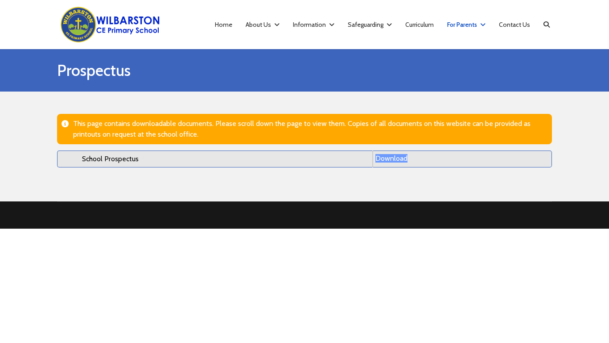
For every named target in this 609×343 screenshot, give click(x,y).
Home (223, 25)
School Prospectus (110, 159)
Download (391, 158)
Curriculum (419, 25)
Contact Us (514, 25)
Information (309, 25)
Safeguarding (365, 25)
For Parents (462, 25)
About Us (258, 25)
